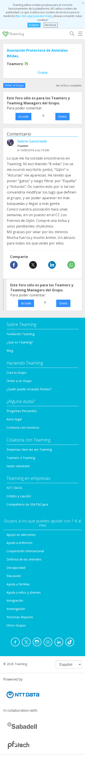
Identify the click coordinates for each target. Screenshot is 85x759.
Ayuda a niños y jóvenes (24, 592)
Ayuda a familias (18, 584)
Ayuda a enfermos (19, 543)
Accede (23, 116)
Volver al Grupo (14, 85)
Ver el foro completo (69, 85)
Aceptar (34, 25)
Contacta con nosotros (23, 427)
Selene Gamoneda (32, 141)
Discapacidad (16, 567)
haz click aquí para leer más (33, 16)
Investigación (16, 609)
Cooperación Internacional (25, 551)
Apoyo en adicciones (21, 535)
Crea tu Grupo (16, 372)
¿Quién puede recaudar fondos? (29, 389)
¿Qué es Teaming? (20, 342)
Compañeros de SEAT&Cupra (27, 504)
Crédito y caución (19, 496)
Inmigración (15, 600)
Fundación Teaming (20, 334)
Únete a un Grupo (19, 381)
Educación (14, 576)
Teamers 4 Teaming (21, 458)
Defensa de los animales (24, 559)
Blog (10, 350)
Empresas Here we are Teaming (29, 449)
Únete (42, 72)
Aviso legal (14, 419)
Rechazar (50, 25)
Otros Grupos (16, 625)
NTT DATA (14, 488)
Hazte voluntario (18, 466)
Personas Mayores (20, 617)
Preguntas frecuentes (22, 411)
